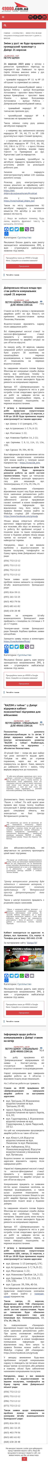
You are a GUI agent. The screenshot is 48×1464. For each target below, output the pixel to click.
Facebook (35, 17)
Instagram (30, 17)
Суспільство (18, 33)
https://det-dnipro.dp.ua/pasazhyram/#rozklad (20, 192)
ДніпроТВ (32, 942)
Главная (7, 33)
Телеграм (40, 17)
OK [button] (24, 1459)
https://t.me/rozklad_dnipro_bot (19, 200)
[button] (3, 17)
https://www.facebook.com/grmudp (21, 516)
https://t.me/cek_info (30, 462)
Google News (44, 17)
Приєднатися (24, 266)
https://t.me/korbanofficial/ (17, 641)
